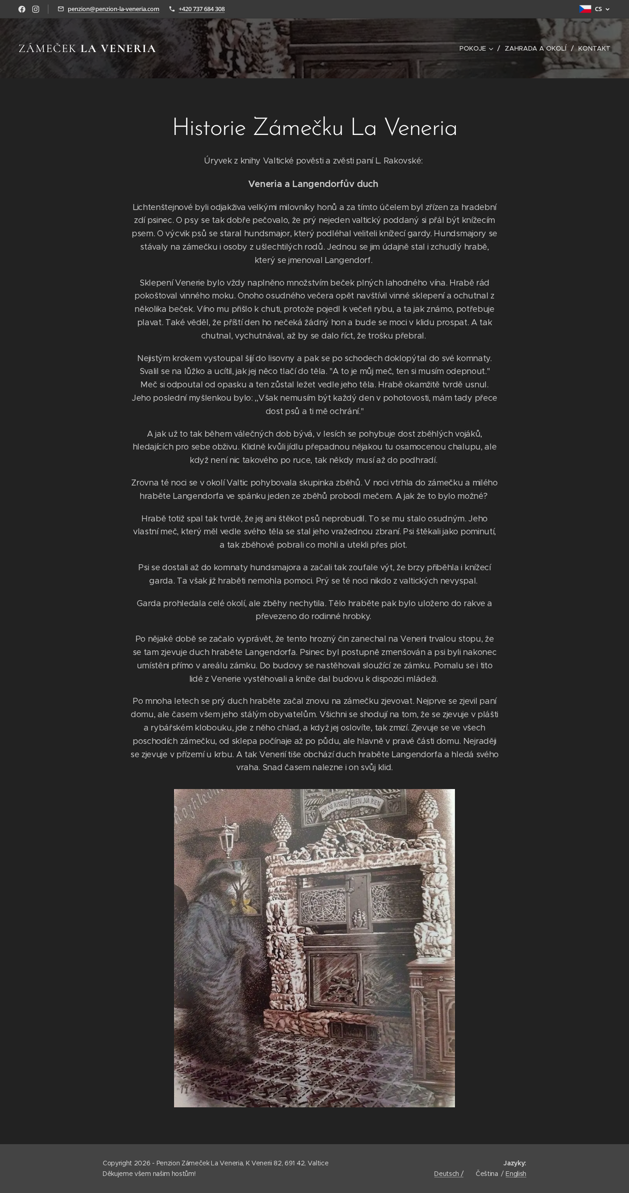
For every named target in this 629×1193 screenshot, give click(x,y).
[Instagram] (35, 9)
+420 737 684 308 (202, 9)
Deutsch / (448, 1174)
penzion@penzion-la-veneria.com (113, 9)
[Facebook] (22, 9)
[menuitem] (478, 48)
